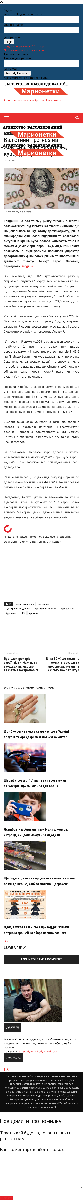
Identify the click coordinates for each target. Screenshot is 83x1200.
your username (13, 25)
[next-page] (8, 941)
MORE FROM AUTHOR (40, 688)
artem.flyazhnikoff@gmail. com (38, 1051)
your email (10, 69)
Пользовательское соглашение (24, 50)
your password (13, 37)
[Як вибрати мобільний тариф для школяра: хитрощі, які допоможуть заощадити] (41, 806)
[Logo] (32, 139)
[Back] (5, 6)
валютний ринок (25, 603)
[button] (6, 118)
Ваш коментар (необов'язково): (32, 1149)
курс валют (44, 603)
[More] (26, 635)
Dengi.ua (27, 266)
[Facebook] (8, 635)
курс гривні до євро (45, 608)
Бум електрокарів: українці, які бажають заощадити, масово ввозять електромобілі (21, 664)
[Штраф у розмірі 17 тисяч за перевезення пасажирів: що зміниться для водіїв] (41, 757)
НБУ (23, 613)
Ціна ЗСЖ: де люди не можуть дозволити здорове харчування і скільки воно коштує (62, 664)
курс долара (67, 608)
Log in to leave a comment (41, 959)
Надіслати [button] (6, 1198)
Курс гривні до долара (18, 608)
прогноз (33, 613)
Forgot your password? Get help (24, 46)
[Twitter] (16, 635)
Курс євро (11, 613)
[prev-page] (5, 941)
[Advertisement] (35, 107)
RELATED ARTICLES (15, 688)
